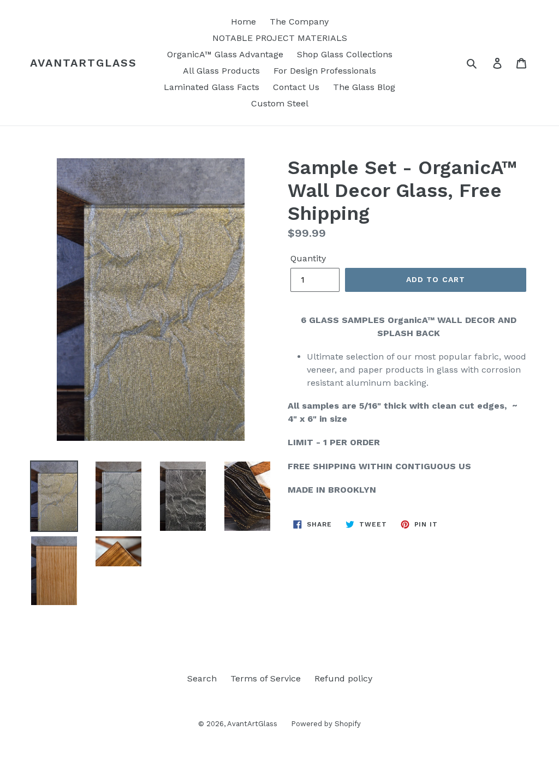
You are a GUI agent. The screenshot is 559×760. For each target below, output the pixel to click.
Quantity (308, 258)
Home (243, 21)
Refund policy (343, 678)
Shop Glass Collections (345, 54)
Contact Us (296, 87)
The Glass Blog (364, 87)
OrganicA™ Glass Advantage (225, 54)
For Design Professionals (324, 70)
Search (202, 678)
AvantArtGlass (83, 62)
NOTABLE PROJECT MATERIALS (279, 38)
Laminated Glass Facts (211, 87)
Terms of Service (265, 678)
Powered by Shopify (326, 724)
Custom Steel (279, 103)
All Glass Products (221, 70)
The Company (299, 21)
